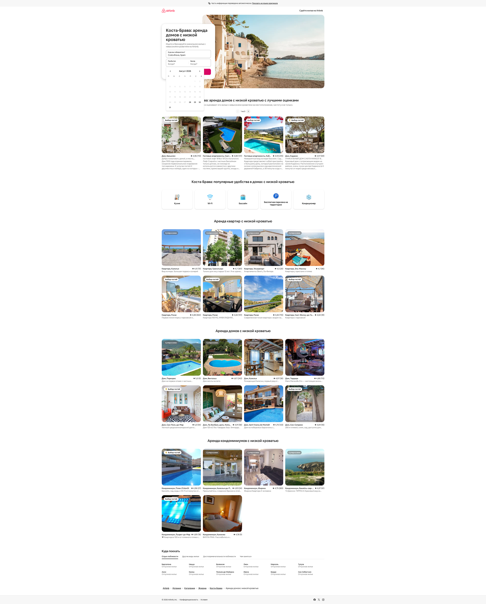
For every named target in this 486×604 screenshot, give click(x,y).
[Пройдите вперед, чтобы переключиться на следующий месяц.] (199, 71)
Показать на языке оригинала (265, 3)
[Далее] (248, 111)
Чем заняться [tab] (245, 556)
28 (190, 102)
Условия (203, 600)
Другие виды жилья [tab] (190, 556)
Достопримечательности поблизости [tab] (219, 556)
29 (195, 102)
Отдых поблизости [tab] (170, 556)
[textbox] (177, 63)
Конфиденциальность (189, 600)
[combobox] (188, 55)
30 (200, 102)
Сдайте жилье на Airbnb (311, 10)
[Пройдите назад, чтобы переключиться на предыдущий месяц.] (170, 71)
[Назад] (238, 111)
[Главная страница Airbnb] (168, 11)
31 (170, 107)
